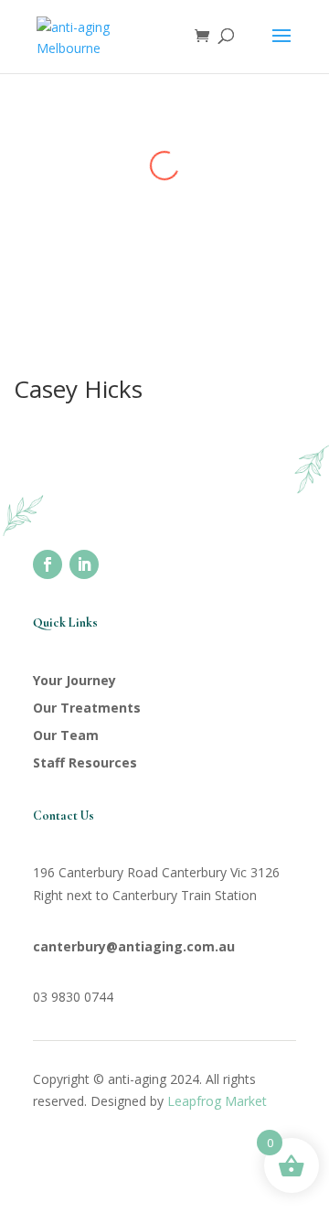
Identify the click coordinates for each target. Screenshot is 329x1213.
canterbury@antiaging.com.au (134, 946)
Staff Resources (85, 762)
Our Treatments (87, 707)
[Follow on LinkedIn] (84, 564)
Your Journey (74, 680)
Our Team (66, 735)
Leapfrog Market (217, 1101)
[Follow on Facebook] (47, 564)
